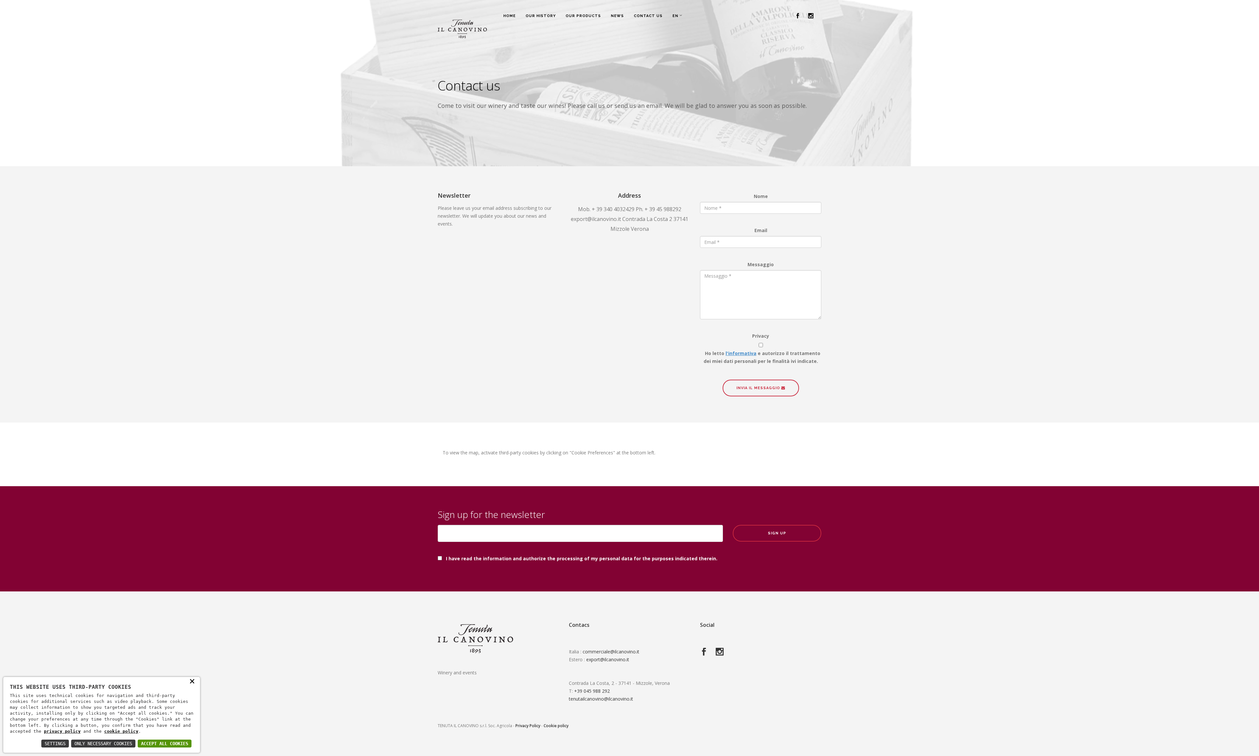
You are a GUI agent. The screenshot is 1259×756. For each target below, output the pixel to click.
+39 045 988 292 (592, 691)
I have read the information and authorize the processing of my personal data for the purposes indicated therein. (581, 558)
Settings (55, 743)
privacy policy (62, 731)
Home (509, 16)
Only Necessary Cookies (103, 743)
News (617, 16)
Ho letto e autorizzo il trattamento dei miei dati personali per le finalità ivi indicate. (760, 357)
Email (760, 230)
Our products (583, 16)
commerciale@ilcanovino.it (611, 651)
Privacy (760, 336)
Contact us (648, 16)
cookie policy (121, 731)
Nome (761, 196)
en (675, 16)
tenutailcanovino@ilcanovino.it (601, 699)
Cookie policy (556, 725)
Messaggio (761, 264)
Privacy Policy (527, 725)
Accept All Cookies (164, 743)
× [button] (192, 681)
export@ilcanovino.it (607, 659)
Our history (541, 16)
